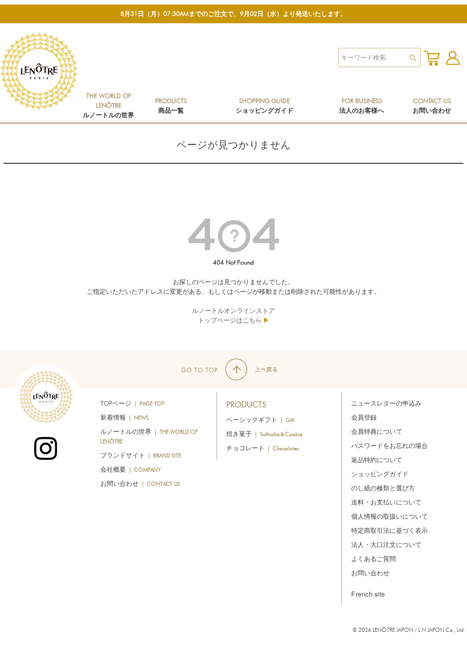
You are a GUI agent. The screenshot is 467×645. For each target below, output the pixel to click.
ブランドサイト (140, 455)
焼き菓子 (264, 433)
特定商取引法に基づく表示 (389, 530)
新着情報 (124, 417)
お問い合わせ (140, 483)
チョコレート (262, 448)
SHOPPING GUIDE (264, 105)
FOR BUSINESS (361, 105)
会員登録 (364, 417)
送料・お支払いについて (386, 502)
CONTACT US (432, 105)
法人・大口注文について (386, 544)
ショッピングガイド (380, 474)
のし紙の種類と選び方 (383, 488)
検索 (413, 57)
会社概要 (130, 469)
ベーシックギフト (260, 419)
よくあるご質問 (373, 558)
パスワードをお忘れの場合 (389, 445)
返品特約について (376, 459)
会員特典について (376, 431)
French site (368, 593)
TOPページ (132, 403)
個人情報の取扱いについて (389, 516)
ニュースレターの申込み (386, 403)
